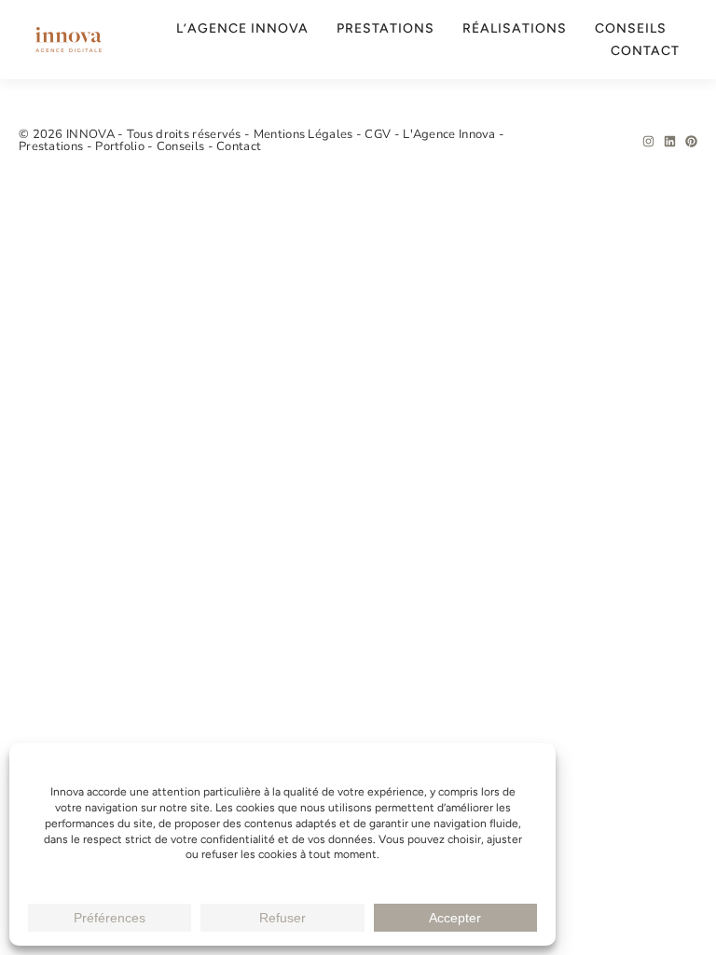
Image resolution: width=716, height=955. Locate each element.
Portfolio (121, 146)
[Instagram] (648, 141)
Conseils (631, 28)
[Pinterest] (691, 141)
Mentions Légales (305, 134)
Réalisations (514, 28)
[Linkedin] (670, 141)
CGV (379, 134)
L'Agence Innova (451, 134)
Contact (645, 51)
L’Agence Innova (242, 28)
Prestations (385, 28)
